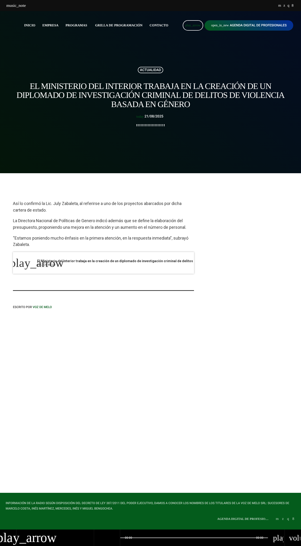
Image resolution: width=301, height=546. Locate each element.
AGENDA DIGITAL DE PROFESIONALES (249, 25)
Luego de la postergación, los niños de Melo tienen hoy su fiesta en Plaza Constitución (252, 293)
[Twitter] (284, 6)
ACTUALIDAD (150, 70)
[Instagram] (288, 6)
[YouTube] (279, 6)
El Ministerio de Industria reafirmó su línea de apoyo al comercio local (252, 245)
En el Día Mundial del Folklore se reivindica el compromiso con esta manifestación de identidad (255, 269)
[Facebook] (292, 6)
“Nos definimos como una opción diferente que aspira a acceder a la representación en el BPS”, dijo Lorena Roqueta (54, 430)
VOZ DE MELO (42, 307)
